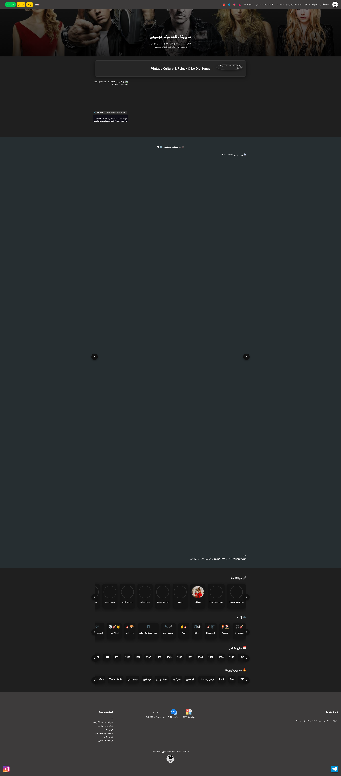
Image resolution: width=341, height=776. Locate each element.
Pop (232, 679)
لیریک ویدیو (161, 679)
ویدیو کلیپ (132, 679)
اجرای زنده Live (207, 679)
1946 (231, 657)
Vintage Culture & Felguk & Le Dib (111, 112)
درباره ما (280, 4)
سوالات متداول (311, 4)
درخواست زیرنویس (294, 4)
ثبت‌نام (21, 4)
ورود (29, 4)
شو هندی (190, 679)
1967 (148, 657)
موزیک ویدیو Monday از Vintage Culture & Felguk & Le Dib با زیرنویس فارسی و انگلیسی (110, 119)
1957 (210, 657)
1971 (117, 657)
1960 (200, 657)
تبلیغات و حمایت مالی (265, 4)
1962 (179, 657)
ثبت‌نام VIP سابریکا (105, 740)
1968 (138, 657)
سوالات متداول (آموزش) (103, 722)
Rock (221, 679)
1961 (190, 657)
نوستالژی (147, 679)
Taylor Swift (115, 679)
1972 (106, 657)
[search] (37, 4)
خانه (111, 718)
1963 (169, 657)
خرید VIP (10, 4)
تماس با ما (248, 4)
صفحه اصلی (324, 4)
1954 (221, 657)
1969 (127, 657)
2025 (241, 679)
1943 (241, 657)
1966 (158, 657)
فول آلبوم (176, 679)
